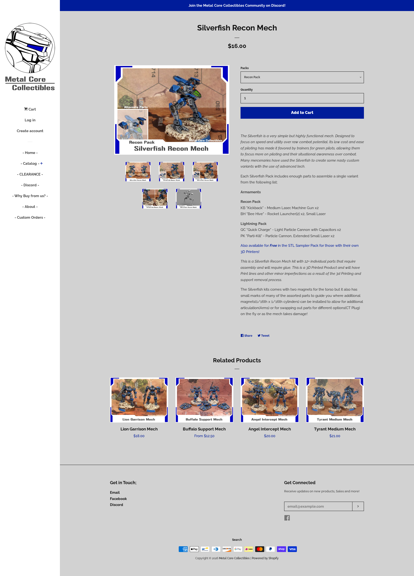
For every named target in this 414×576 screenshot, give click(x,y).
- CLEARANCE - (30, 174)
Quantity (247, 89)
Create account (30, 131)
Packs (245, 68)
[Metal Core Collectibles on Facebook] (287, 519)
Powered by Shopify (265, 558)
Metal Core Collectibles (234, 558)
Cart (32, 109)
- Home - (30, 153)
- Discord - (30, 185)
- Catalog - (30, 163)
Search (237, 539)
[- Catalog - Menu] (41, 164)
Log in (30, 120)
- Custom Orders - (30, 217)
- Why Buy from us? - (30, 196)
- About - (30, 207)
